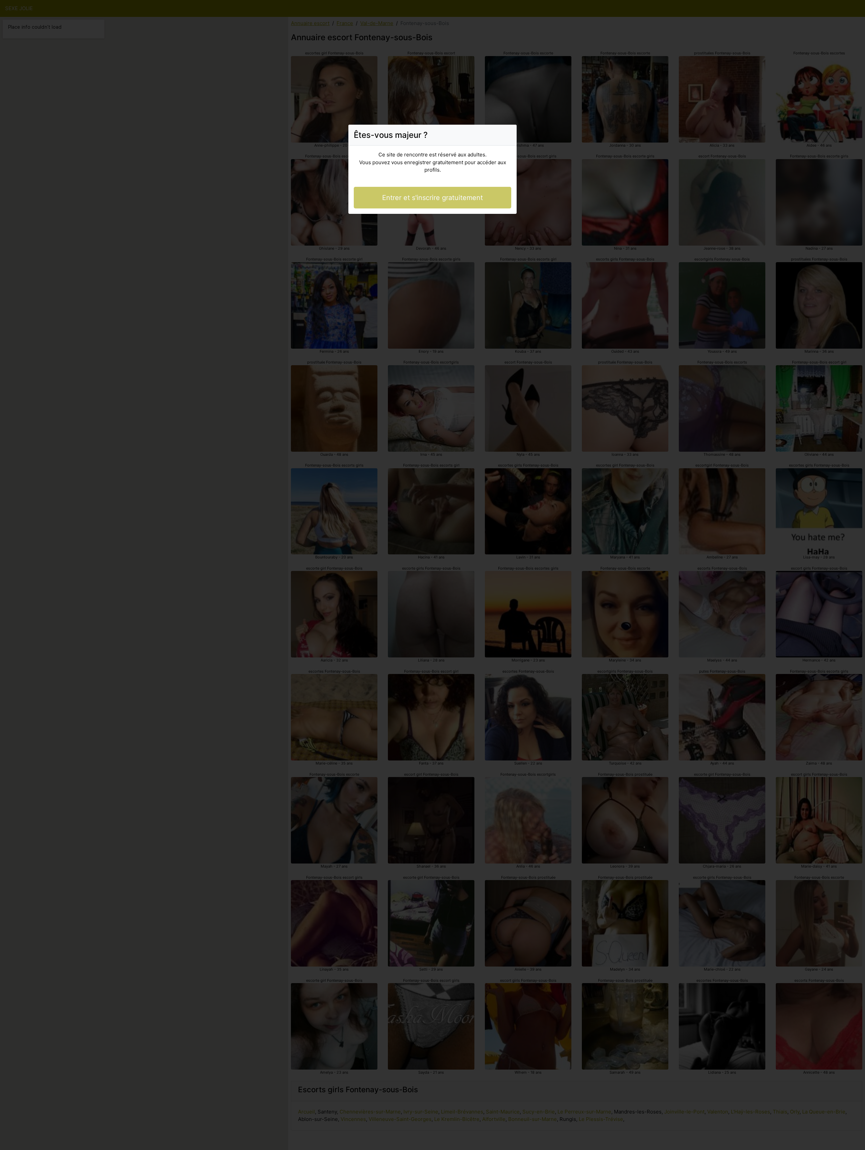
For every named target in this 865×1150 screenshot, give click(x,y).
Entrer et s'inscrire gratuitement (432, 198)
